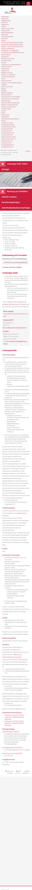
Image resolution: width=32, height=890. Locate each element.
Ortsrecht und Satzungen (8, 107)
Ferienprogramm (6, 54)
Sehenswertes (5, 68)
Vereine (3, 40)
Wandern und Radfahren (8, 74)
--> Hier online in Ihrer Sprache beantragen (15, 262)
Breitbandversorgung (7, 32)
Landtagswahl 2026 (7, 123)
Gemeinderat (5, 117)
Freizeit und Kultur (6, 66)
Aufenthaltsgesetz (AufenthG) (10, 732)
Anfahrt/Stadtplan (10, 4)
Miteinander (4, 34)
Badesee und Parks (6, 72)
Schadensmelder (6, 109)
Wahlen (3, 121)
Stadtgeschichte (6, 20)
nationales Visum (21, 513)
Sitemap (23, 4)
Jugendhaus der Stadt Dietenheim (11, 64)
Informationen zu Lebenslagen (10, 99)
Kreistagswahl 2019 (7, 141)
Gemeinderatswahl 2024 (8, 127)
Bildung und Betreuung (8, 48)
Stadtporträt (4, 18)
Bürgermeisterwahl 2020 (8, 137)
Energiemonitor (5, 30)
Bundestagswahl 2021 (7, 133)
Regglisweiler (5, 24)
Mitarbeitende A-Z (6, 95)
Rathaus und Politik (7, 87)
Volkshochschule (6, 60)
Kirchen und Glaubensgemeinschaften (12, 42)
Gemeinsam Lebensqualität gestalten (12, 44)
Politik (3, 113)
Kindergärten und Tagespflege (10, 50)
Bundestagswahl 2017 (7, 145)
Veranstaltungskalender (8, 76)
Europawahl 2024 (6, 131)
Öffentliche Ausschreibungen (9, 105)
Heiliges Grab (5, 70)
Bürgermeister (5, 115)
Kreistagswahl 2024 (7, 129)
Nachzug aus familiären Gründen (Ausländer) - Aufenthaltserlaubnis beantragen (14, 717)
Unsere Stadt (5, 16)
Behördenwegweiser (7, 93)
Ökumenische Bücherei (8, 58)
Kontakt (23, 2)
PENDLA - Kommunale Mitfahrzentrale (12, 46)
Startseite (9, 150)
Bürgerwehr (4, 38)
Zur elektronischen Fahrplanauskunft (15, 327)
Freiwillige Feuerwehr (7, 36)
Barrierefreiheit (7, 2)
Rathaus (3, 89)
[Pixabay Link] (16, 186)
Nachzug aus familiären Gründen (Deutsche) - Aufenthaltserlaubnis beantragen (14, 723)
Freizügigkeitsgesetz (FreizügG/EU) (12, 747)
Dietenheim (4, 22)
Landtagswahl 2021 (7, 135)
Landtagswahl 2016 (7, 147)
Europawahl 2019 (6, 143)
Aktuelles (4, 91)
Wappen (3, 26)
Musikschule (5, 56)
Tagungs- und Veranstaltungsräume (11, 83)
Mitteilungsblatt (5, 101)
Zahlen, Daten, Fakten (7, 28)
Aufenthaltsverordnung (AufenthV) (12, 753)
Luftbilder (4, 85)
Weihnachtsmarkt (6, 81)
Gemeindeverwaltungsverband (10, 119)
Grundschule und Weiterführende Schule (12, 52)
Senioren (3, 62)
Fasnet (3, 78)
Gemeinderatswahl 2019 (8, 139)
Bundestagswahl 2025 (7, 125)
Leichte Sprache (16, 2)
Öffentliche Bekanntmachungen (10, 103)
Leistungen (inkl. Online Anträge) (10, 97)
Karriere (18, 4)
